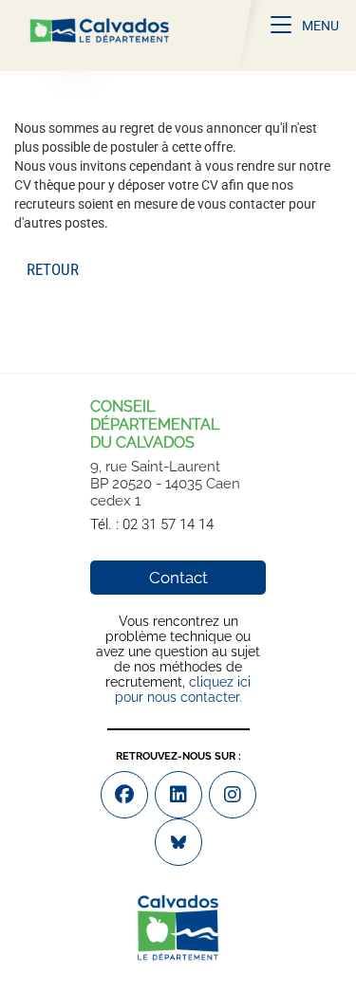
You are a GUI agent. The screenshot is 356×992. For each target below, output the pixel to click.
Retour (53, 269)
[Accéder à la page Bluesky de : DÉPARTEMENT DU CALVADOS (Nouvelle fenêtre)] (178, 842)
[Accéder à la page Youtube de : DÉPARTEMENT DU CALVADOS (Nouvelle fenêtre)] (178, 794)
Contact (178, 577)
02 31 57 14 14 (168, 524)
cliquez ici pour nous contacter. (183, 689)
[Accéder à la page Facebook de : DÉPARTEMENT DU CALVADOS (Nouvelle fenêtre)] (124, 794)
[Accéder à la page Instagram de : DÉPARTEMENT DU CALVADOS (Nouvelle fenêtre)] (232, 794)
